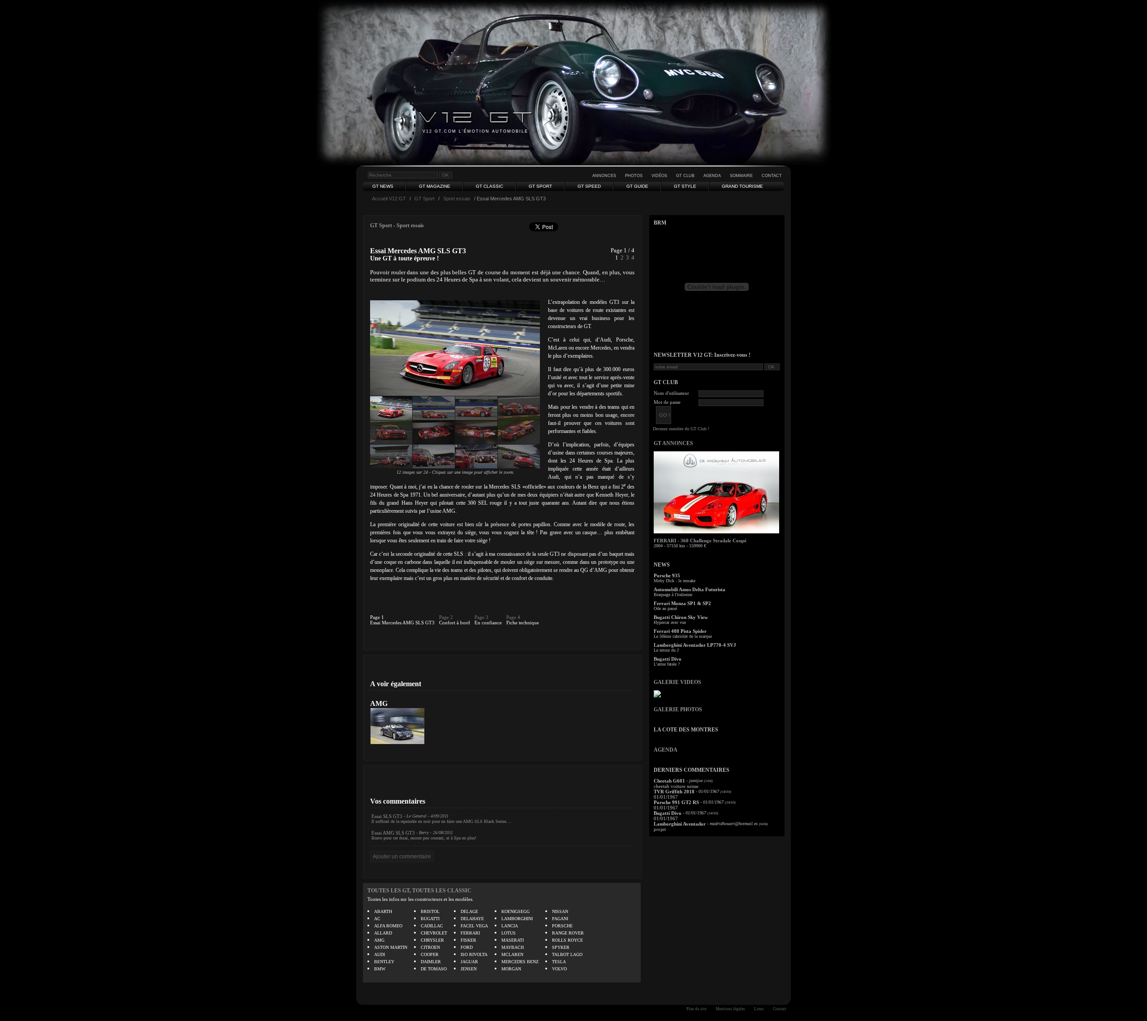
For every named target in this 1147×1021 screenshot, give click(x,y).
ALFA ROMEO (388, 925)
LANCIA (509, 925)
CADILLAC (432, 925)
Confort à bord (454, 622)
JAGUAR (469, 961)
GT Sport (540, 186)
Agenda (712, 175)
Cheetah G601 (669, 780)
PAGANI (560, 918)
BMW (379, 968)
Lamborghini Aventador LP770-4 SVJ (695, 645)
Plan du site (696, 1009)
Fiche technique (522, 622)
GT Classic (489, 186)
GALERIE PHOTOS (678, 709)
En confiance (488, 622)
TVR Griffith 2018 (674, 791)
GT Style (685, 186)
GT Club (685, 175)
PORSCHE (562, 925)
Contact (772, 175)
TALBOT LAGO (567, 954)
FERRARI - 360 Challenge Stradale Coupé (700, 540)
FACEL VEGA (474, 925)
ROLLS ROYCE (567, 940)
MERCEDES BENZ (520, 961)
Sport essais (456, 198)
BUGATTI (430, 918)
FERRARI (470, 932)
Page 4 (513, 617)
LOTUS (508, 932)
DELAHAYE (472, 918)
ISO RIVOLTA (474, 954)
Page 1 (377, 617)
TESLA (559, 961)
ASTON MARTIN (390, 947)
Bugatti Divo (667, 659)
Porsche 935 (667, 575)
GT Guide (637, 186)
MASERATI (512, 940)
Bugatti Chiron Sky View (681, 617)
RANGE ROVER (568, 932)
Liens (759, 1009)
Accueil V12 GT (389, 198)
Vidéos (659, 175)
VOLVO (559, 968)
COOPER (430, 954)
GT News (382, 186)
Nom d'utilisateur (671, 393)
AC (377, 918)
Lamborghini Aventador (680, 823)
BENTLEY (384, 961)
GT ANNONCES (673, 443)
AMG (379, 703)
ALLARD (383, 932)
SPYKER (560, 947)
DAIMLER (431, 961)
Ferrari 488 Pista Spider (680, 631)
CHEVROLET (434, 932)
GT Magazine (434, 186)
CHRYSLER (432, 940)
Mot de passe (667, 402)
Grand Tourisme (742, 186)
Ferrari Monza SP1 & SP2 (682, 603)
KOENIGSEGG (515, 911)
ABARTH (383, 911)
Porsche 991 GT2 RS (676, 802)
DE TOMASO (434, 968)
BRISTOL (430, 911)
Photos (633, 175)
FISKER (468, 940)
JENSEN (469, 968)
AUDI (379, 954)
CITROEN (430, 947)
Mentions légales (730, 1009)
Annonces (604, 175)
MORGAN (511, 968)
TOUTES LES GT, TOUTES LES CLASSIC (419, 890)
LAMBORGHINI (517, 918)
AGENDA (665, 750)
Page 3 (481, 617)
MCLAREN (512, 954)
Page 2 (446, 617)
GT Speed (589, 186)
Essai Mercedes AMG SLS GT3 (402, 622)
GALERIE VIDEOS (677, 682)
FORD (467, 947)
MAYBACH (512, 947)
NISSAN (560, 911)
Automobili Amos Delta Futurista (689, 589)
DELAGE (469, 911)
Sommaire (741, 175)
